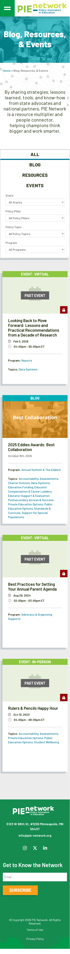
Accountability (29, 478)
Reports (26, 360)
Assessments (49, 478)
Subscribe (20, 890)
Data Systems (28, 369)
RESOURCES (35, 175)
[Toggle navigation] (7, 8)
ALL (35, 154)
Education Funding (20, 487)
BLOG (35, 164)
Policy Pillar (13, 211)
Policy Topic (14, 227)
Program (11, 242)
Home (7, 70)
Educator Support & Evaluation (29, 495)
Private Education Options (25, 504)
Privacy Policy (35, 938)
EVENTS (35, 185)
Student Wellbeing (46, 742)
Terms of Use (35, 929)
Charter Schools (19, 483)
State (9, 195)
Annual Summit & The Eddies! (41, 469)
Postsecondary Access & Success (30, 500)
